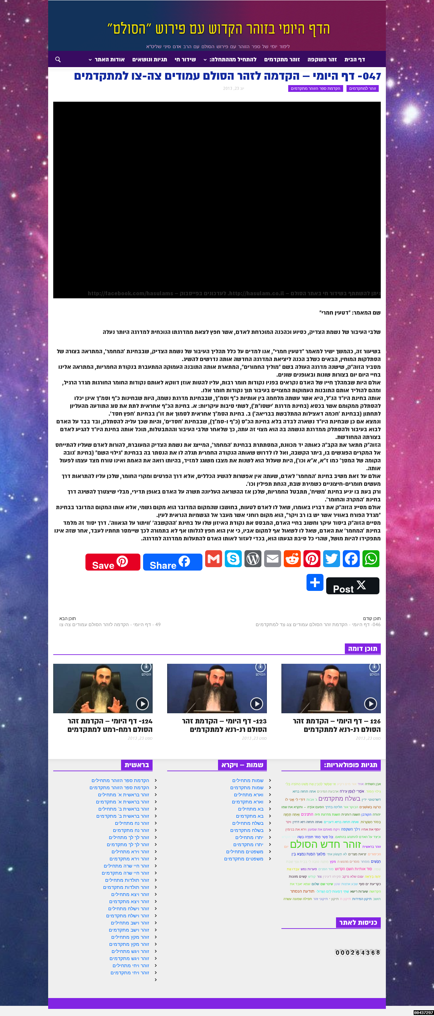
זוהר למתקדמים (362, 88)
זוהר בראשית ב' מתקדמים (122, 816)
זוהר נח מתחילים (132, 823)
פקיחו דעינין (332, 876)
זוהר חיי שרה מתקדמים (125, 873)
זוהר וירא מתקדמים (129, 859)
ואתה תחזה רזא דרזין (307, 822)
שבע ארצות (349, 884)
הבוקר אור (350, 807)
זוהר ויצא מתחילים (130, 894)
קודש (312, 876)
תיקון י (334, 899)
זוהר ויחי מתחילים (131, 965)
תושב (377, 899)
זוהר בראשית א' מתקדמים (122, 802)
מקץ (333, 861)
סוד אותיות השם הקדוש (353, 868)
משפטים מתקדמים (243, 859)
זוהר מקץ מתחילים (130, 937)
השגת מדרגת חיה (327, 814)
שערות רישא (359, 891)
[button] (52, 59)
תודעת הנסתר (302, 891)
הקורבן (366, 814)
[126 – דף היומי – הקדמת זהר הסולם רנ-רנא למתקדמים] (331, 688)
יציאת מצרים (357, 854)
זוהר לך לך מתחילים (129, 837)
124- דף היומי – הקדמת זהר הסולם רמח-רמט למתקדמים (110, 725)
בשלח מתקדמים (246, 830)
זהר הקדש (289, 837)
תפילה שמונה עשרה (297, 899)
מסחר (365, 861)
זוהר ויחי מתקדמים (130, 973)
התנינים (307, 814)
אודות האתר (112, 62)
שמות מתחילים (247, 780)
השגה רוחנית (350, 814)
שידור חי (185, 59)
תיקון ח (345, 899)
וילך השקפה (350, 829)
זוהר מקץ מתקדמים (129, 944)
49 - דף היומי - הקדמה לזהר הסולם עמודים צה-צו (110, 624)
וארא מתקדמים (247, 802)
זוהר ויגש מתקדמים (129, 958)
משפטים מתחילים (244, 852)
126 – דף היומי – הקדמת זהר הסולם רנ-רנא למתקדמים (337, 725)
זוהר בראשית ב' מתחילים (123, 809)
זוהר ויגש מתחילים (130, 951)
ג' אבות (312, 799)
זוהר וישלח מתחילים (128, 908)
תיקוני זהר (320, 898)
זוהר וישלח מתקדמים (127, 916)
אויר (360, 784)
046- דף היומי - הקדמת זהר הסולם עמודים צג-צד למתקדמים (318, 624)
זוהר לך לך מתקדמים (128, 844)
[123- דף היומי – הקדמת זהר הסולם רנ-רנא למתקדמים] (217, 688)
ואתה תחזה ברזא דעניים (341, 822)
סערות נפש (309, 869)
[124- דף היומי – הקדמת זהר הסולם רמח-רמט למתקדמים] (103, 688)
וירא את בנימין (296, 829)
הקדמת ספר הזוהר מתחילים (120, 780)
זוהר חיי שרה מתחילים (126, 866)
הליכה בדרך (333, 807)
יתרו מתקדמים (248, 844)
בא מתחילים (250, 809)
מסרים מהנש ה (348, 861)
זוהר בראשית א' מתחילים (123, 795)
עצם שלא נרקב (352, 876)
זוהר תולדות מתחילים (127, 880)
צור (319, 876)
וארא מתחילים (248, 795)
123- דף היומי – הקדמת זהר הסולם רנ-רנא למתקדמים (224, 725)
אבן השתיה (373, 784)
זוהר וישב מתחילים (130, 923)
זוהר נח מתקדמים (131, 830)
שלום (315, 884)
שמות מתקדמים (246, 787)
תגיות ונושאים (149, 59)
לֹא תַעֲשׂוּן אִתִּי (337, 854)
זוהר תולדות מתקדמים (126, 887)
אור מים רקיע (346, 783)
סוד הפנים (326, 869)
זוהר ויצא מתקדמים (129, 901)
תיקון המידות (362, 899)
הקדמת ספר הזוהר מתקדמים (315, 88)
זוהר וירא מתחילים (130, 852)
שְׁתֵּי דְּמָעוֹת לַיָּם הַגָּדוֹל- (332, 891)
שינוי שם (326, 884)
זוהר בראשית (371, 846)
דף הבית (354, 59)
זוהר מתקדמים (282, 59)
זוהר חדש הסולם (325, 844)
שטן (337, 883)
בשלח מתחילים (247, 823)
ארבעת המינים (327, 791)
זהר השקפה (322, 59)
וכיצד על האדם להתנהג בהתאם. (358, 837)
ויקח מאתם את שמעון (324, 829)
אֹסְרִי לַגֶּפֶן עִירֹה (352, 791)
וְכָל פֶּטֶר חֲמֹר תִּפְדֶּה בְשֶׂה (315, 837)
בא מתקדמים (249, 816)
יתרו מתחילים (249, 837)
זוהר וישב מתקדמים (129, 930)
